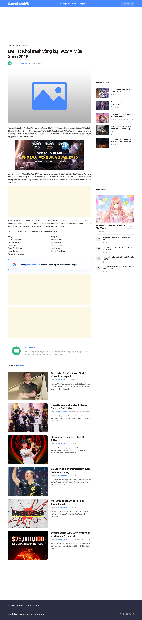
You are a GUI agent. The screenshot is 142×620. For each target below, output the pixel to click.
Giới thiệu (11, 605)
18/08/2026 (72, 380)
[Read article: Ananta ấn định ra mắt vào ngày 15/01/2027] (102, 105)
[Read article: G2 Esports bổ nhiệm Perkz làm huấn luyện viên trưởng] (28, 481)
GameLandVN (18, 4)
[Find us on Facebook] (120, 614)
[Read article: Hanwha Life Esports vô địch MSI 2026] (28, 449)
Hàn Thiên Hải (25, 63)
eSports (66, 4)
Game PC (25, 45)
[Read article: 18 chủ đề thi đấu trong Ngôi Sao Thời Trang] (115, 209)
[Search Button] (132, 4)
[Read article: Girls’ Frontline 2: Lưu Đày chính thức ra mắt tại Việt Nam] (102, 130)
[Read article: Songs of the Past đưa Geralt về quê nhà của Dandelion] (102, 143)
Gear (74, 4)
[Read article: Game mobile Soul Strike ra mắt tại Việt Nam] (102, 93)
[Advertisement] (71, 26)
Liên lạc (37, 605)
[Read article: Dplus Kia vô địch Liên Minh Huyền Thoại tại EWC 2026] (28, 417)
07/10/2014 (37, 63)
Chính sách (29, 605)
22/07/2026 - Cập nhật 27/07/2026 (79, 412)
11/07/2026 (72, 475)
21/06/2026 (72, 507)
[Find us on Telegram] (124, 614)
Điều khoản (19, 605)
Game (58, 4)
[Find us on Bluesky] (130, 614)
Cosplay (82, 4)
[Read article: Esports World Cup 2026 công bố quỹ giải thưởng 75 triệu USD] (28, 545)
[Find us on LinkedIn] (133, 614)
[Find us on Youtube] (127, 614)
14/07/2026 (72, 443)
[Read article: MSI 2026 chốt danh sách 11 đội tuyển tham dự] (28, 513)
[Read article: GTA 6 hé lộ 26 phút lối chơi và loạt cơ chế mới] (102, 118)
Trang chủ (11, 45)
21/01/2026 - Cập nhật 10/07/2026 (79, 539)
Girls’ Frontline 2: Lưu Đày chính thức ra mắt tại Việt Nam (121, 128)
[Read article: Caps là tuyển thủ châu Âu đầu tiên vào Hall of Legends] (28, 386)
